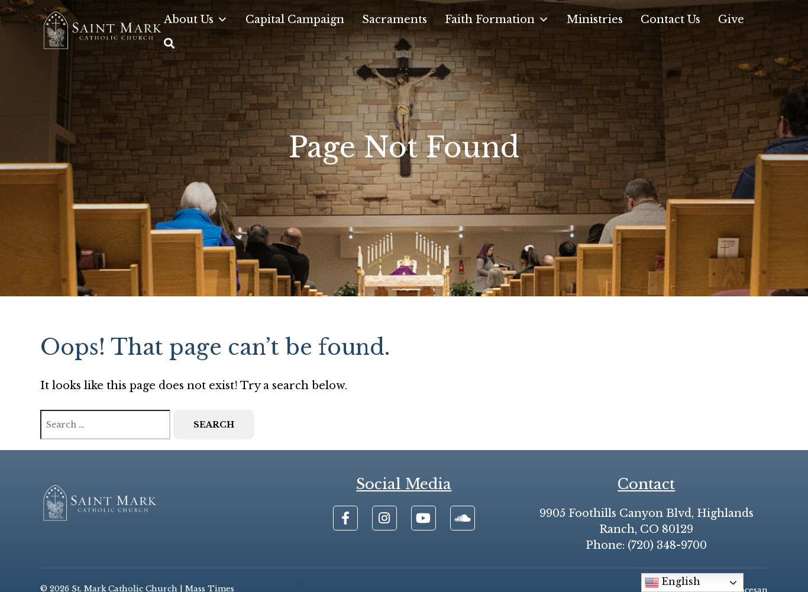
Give (731, 19)
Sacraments (394, 19)
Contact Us (670, 19)
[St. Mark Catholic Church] (101, 31)
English (679, 581)
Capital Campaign (294, 19)
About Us (189, 19)
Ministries (595, 19)
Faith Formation (490, 19)
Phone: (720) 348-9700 (646, 545)
